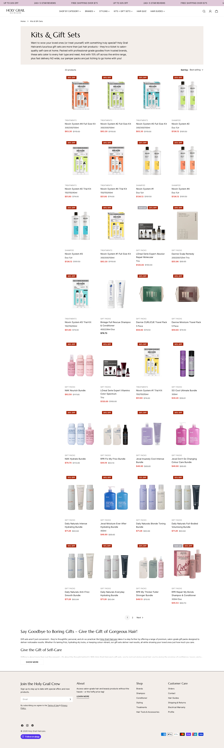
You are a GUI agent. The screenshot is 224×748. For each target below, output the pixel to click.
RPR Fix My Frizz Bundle (112, 459)
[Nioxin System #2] (187, 95)
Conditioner (141, 698)
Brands (139, 688)
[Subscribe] (70, 699)
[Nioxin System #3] (81, 226)
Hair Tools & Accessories (147, 712)
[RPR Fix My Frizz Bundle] (116, 430)
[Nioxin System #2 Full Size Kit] (116, 95)
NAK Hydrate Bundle (75, 459)
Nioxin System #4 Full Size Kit (80, 124)
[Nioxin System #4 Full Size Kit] (81, 95)
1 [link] (127, 617)
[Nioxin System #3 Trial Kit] (81, 294)
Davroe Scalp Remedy (183, 254)
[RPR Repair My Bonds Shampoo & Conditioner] (187, 564)
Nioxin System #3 (74, 254)
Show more (32, 662)
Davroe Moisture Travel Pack (186, 322)
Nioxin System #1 (145, 189)
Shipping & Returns (177, 702)
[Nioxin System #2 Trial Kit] (81, 161)
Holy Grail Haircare (108, 639)
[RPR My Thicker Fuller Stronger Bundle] (152, 564)
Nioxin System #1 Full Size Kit (115, 254)
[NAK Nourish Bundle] (81, 362)
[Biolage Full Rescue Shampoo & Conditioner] (116, 294)
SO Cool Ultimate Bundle (184, 390)
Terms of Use (53, 705)
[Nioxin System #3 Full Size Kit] (152, 95)
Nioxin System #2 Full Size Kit (115, 124)
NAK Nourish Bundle (75, 390)
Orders (171, 688)
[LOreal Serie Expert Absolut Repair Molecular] (152, 226)
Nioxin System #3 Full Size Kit (151, 124)
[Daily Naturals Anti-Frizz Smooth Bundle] (81, 564)
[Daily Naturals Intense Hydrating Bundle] (81, 495)
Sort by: (184, 70)
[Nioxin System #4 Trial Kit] (116, 161)
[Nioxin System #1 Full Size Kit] (116, 226)
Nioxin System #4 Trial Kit (113, 189)
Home (23, 21)
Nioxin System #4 (181, 189)
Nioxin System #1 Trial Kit (149, 390)
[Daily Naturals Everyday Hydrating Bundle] (116, 564)
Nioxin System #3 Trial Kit (78, 322)
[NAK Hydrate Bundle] (81, 430)
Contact (171, 693)
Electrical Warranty (176, 707)
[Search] (204, 11)
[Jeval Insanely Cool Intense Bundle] (152, 430)
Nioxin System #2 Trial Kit (78, 189)
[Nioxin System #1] (152, 161)
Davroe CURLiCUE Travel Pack (151, 322)
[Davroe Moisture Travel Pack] (187, 294)
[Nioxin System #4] (187, 161)
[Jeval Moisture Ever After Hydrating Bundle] (116, 495)
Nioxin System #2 (181, 124)
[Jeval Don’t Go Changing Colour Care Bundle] (187, 430)
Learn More (83, 696)
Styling (139, 702)
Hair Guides (173, 698)
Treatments (141, 707)
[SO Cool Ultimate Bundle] (187, 362)
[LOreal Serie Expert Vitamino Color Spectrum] (116, 362)
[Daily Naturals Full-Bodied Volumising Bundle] (187, 495)
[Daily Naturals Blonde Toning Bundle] (152, 495)
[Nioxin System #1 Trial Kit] (152, 362)
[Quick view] (93, 79)
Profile (171, 712)
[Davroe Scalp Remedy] (187, 226)
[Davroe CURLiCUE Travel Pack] (152, 294)
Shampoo (140, 693)
